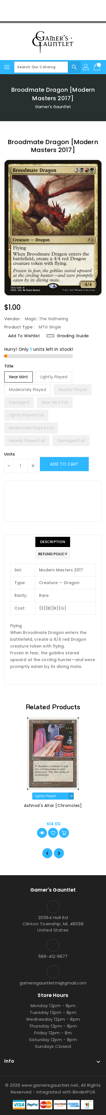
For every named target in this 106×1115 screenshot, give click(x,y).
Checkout (42, 15)
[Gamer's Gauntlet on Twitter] (42, 6)
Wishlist (66, 15)
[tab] (52, 542)
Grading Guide (73, 336)
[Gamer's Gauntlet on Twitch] (74, 6)
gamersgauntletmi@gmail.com (53, 983)
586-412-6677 (53, 956)
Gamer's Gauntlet (53, 107)
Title (9, 366)
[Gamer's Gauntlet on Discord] (64, 6)
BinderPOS (84, 1092)
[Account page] (86, 67)
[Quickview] (42, 833)
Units (9, 454)
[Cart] (97, 67)
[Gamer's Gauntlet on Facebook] (31, 6)
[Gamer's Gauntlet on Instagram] (53, 6)
